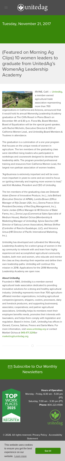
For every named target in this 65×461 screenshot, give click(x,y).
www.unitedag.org (36, 329)
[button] (6, 7)
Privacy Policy (39, 434)
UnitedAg (57, 91)
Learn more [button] (20, 456)
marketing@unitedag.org (15, 336)
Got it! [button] (48, 451)
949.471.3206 (28, 332)
